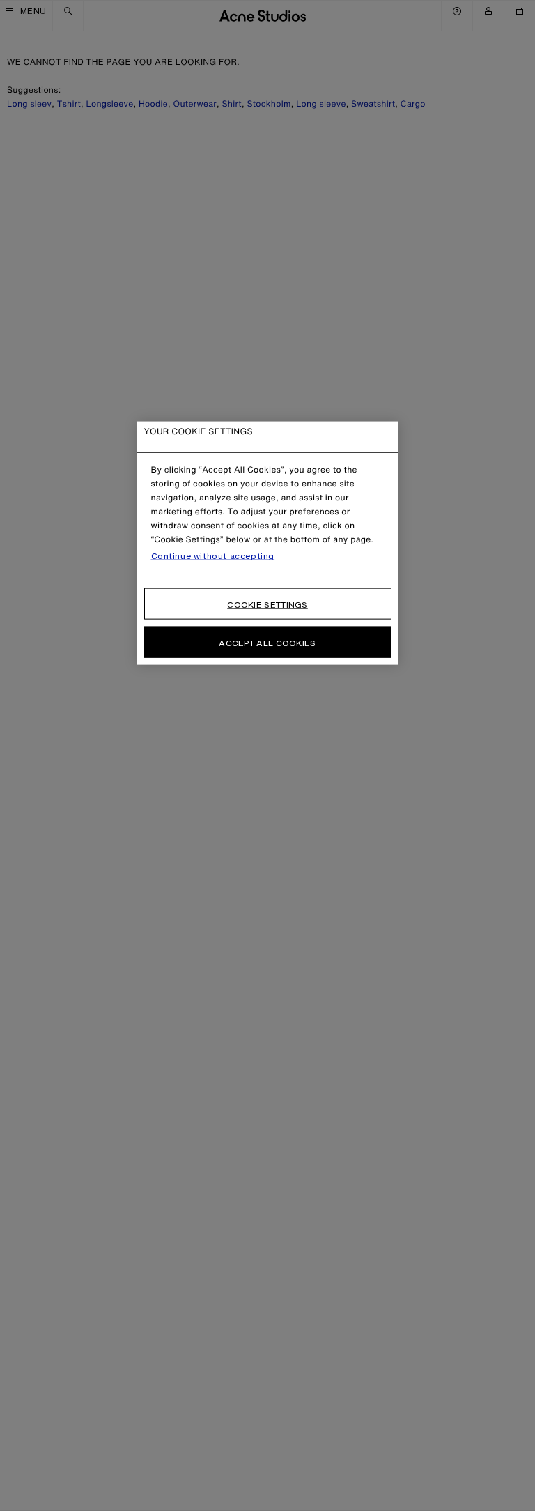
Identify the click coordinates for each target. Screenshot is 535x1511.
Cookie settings (267, 605)
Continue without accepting (213, 556)
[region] (267, 543)
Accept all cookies (267, 643)
